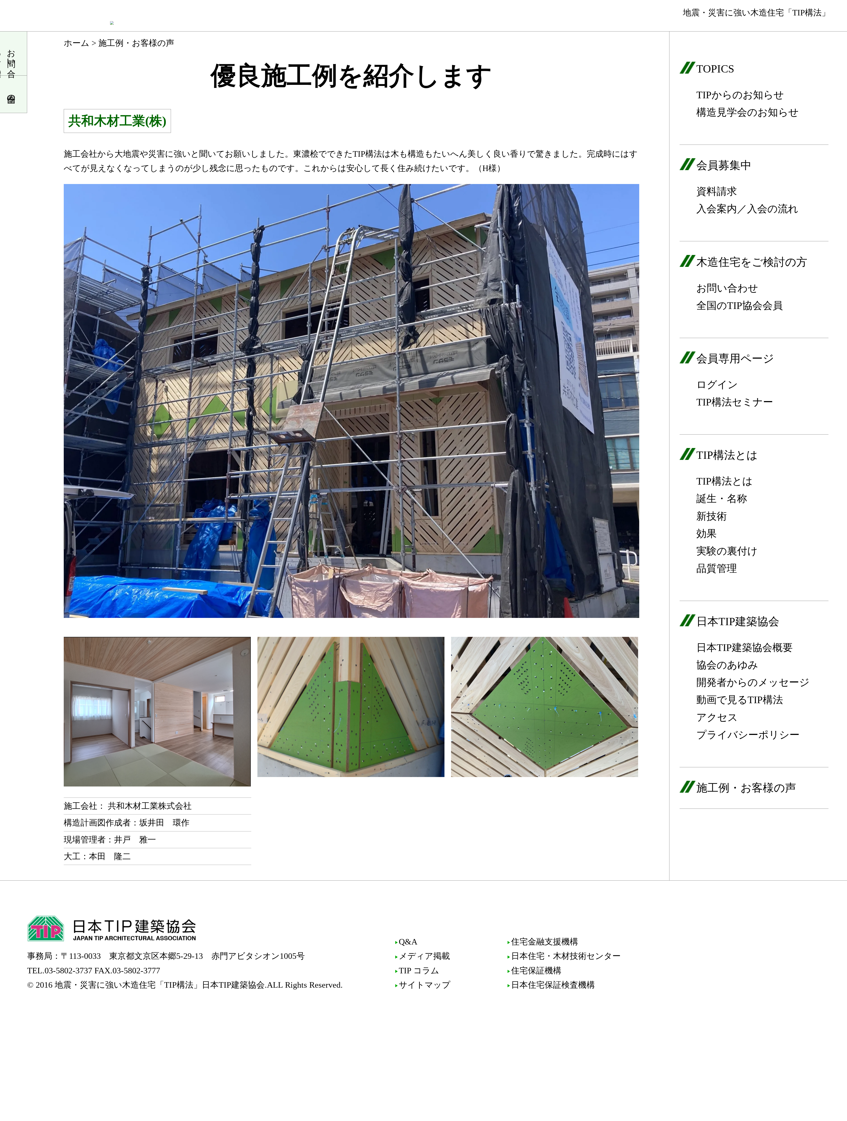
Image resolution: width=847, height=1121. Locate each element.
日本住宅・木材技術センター (566, 956)
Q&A (408, 941)
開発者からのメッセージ (753, 682)
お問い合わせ (727, 288)
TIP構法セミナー (734, 402)
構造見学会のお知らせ (747, 112)
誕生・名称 (721, 498)
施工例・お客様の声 (746, 788)
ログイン (717, 384)
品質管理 (716, 568)
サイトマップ (424, 984)
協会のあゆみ (727, 665)
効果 (706, 533)
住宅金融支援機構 (544, 941)
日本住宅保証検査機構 (553, 984)
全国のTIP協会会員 (739, 305)
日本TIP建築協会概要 (744, 647)
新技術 (711, 516)
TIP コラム (419, 970)
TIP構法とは (724, 481)
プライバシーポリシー (748, 734)
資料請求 (716, 191)
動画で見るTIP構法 (739, 699)
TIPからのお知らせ (740, 94)
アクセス (717, 717)
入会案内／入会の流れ (747, 208)
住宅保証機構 (536, 970)
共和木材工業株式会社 (150, 806)
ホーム (76, 43)
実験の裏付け (727, 551)
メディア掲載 (424, 956)
